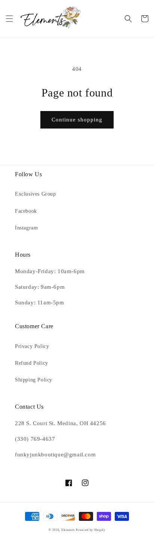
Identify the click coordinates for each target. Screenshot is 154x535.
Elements (68, 530)
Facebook (26, 211)
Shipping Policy (33, 380)
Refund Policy (31, 363)
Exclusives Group (35, 194)
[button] (9, 18)
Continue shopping (77, 120)
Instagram (26, 228)
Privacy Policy (32, 346)
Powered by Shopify (90, 530)
